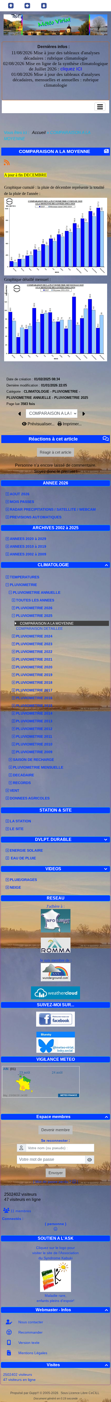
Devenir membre (55, 1130)
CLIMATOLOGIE (73, 565)
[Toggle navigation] (99, 107)
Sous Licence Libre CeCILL (80, 1393)
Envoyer (56, 1173)
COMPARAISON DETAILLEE (40, 628)
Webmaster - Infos (72, 1310)
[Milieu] (27, 6)
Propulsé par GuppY (25, 1393)
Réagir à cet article (55, 452)
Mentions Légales (32, 1353)
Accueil (39, 132)
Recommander (30, 1332)
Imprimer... (72, 424)
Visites (77, 1365)
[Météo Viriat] (55, 24)
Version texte (28, 1343)
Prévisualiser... (41, 424)
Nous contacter (30, 1322)
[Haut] (11, 6)
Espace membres (72, 1117)
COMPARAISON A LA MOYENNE (47, 623)
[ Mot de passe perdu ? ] (55, 1182)
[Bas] (44, 6)
